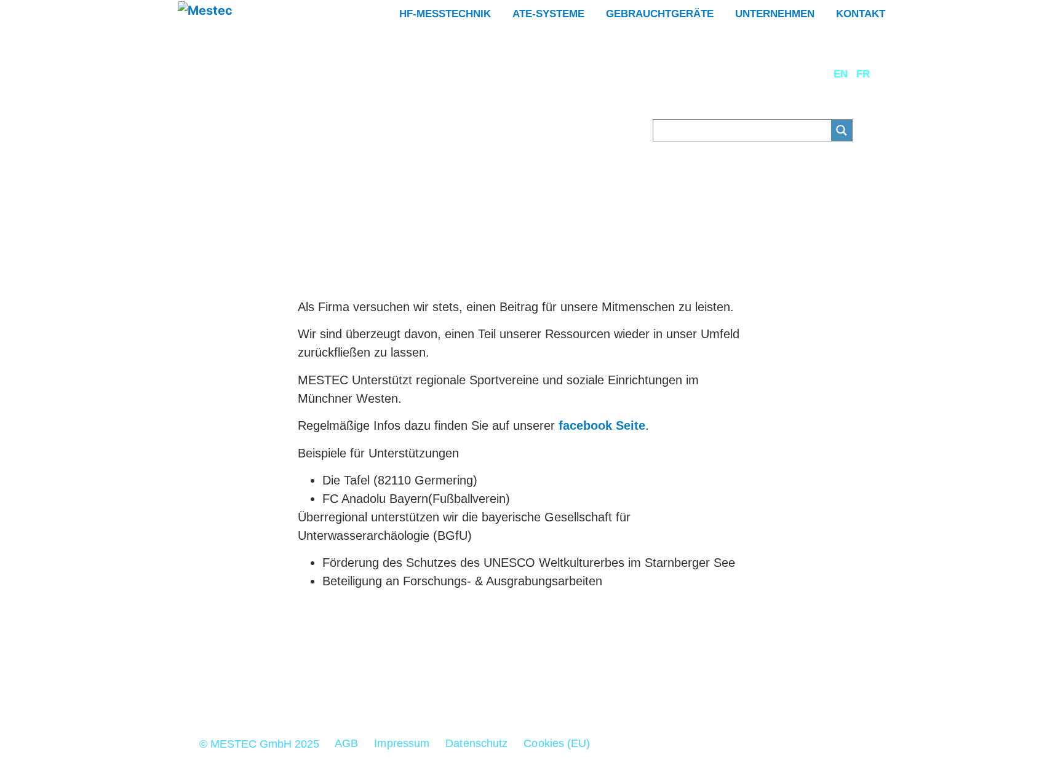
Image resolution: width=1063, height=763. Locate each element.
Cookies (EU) (557, 743)
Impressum (401, 743)
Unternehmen (774, 14)
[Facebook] (546, 688)
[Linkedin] (514, 688)
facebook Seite (600, 425)
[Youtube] (578, 688)
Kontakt (860, 14)
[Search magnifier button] (841, 130)
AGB (346, 743)
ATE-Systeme (548, 14)
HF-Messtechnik (445, 14)
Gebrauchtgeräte (660, 14)
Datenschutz (476, 743)
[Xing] (482, 688)
